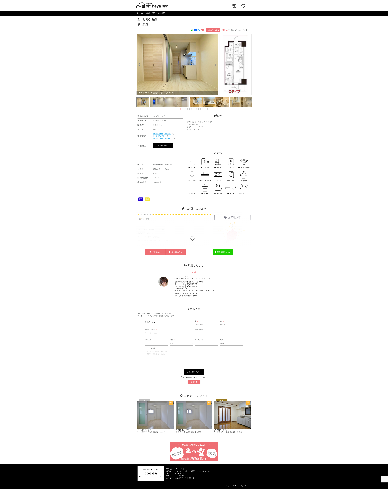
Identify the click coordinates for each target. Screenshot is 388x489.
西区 (153, 13)
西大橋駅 (167, 138)
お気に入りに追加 (213, 30)
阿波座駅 (161, 136)
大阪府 (148, 13)
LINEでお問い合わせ (223, 252)
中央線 (155, 136)
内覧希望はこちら (176, 252)
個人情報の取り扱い (194, 372)
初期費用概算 (163, 145)
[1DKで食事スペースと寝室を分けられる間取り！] (177, 64)
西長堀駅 (167, 134)
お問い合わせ (155, 252)
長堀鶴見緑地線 (158, 134)
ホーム (141, 13)
